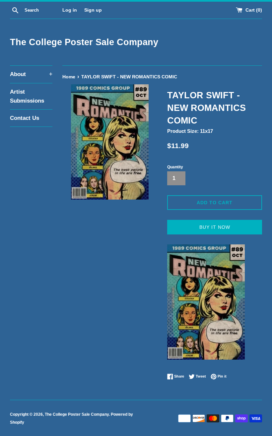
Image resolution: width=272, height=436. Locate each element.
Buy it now (214, 227)
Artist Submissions (27, 96)
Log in (69, 10)
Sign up (93, 10)
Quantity (175, 167)
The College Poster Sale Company (84, 42)
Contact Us (24, 118)
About (31, 74)
